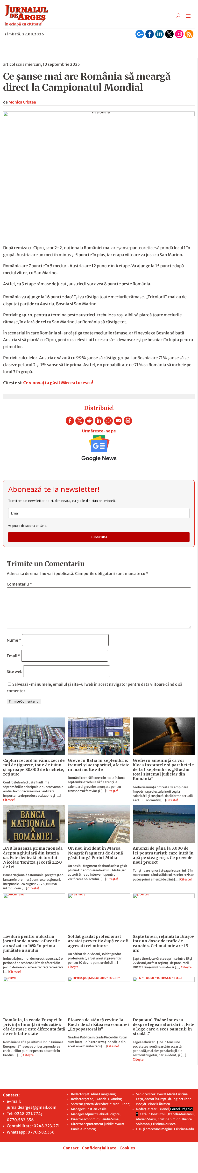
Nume (14, 640)
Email (14, 655)
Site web (14, 671)
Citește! (9, 800)
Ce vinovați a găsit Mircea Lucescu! (58, 382)
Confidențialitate (99, 1148)
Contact (71, 1148)
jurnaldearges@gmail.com (32, 1107)
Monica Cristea (22, 102)
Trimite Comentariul (24, 701)
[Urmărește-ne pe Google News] (99, 448)
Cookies (127, 1148)
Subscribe (99, 537)
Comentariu (19, 584)
